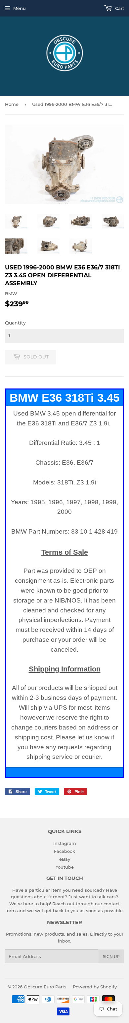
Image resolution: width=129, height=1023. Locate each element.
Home (12, 104)
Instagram (64, 843)
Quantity (15, 323)
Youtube (65, 867)
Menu (19, 8)
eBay (64, 859)
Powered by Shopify (95, 986)
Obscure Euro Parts (45, 986)
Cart (119, 8)
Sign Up (111, 956)
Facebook (64, 851)
